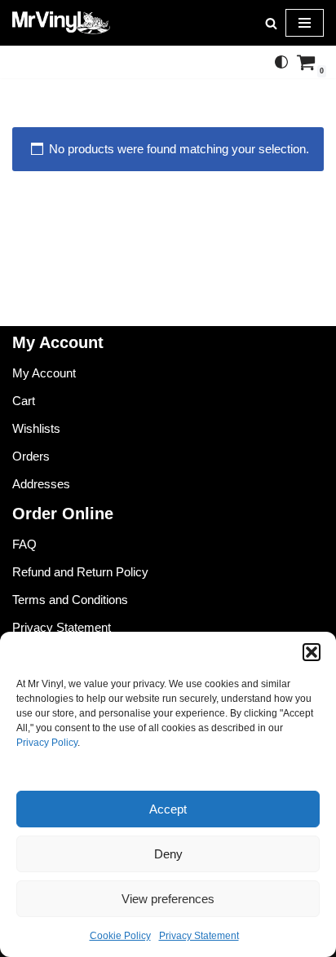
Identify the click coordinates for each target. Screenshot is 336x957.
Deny (168, 854)
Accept (168, 809)
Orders (31, 456)
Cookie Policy (120, 936)
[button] (311, 652)
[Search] (271, 23)
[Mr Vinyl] (61, 22)
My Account (44, 373)
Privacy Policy (46, 742)
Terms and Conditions (70, 599)
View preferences (168, 899)
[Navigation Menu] (304, 23)
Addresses (41, 484)
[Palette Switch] (281, 61)
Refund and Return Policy (80, 572)
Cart (23, 401)
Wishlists (36, 428)
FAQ (24, 544)
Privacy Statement (199, 936)
